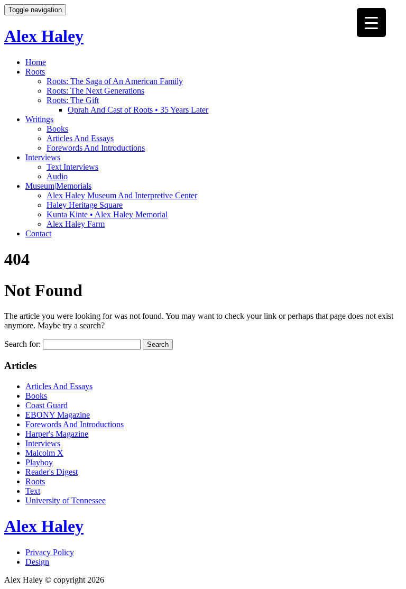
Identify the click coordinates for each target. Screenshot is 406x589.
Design (37, 561)
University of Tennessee (65, 500)
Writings (39, 119)
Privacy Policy (49, 552)
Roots (35, 71)
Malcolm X (44, 452)
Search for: (22, 343)
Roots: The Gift (73, 100)
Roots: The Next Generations (95, 90)
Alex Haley (44, 35)
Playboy (39, 462)
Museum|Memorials (58, 185)
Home (35, 62)
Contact (38, 233)
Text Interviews (72, 166)
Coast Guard (46, 405)
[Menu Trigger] (371, 22)
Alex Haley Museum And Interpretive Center (122, 195)
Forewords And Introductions (96, 147)
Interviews (42, 157)
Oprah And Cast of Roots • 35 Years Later (138, 109)
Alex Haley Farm (76, 223)
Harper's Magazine (56, 433)
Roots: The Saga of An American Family (115, 81)
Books (57, 128)
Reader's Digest (51, 471)
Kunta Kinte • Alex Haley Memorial (107, 214)
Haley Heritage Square (85, 204)
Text (32, 490)
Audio (57, 176)
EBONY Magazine (57, 414)
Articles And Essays (80, 138)
